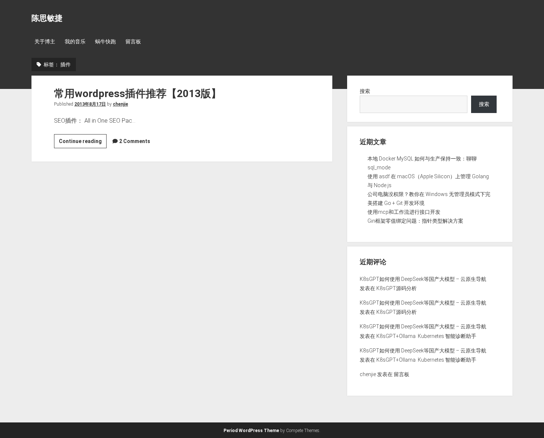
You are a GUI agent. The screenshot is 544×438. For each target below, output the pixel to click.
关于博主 (44, 41)
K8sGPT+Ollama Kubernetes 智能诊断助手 (426, 336)
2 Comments (134, 141)
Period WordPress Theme (251, 430)
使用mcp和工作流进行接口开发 (403, 212)
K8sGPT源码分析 (396, 288)
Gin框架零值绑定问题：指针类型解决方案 (415, 221)
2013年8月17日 (90, 104)
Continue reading (83, 143)
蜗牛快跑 (105, 41)
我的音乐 (75, 41)
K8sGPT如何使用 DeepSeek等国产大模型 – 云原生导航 (423, 279)
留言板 (133, 41)
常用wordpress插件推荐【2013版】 (137, 93)
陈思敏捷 (47, 18)
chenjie (120, 104)
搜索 (365, 91)
